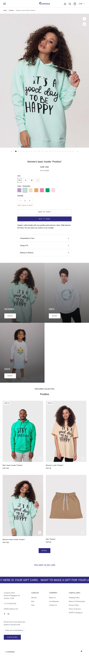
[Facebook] (4, 613)
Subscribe (12, 637)
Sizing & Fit (24, 245)
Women (11, 10)
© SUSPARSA (10, 652)
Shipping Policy (74, 597)
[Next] (77, 151)
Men (32, 601)
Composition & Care (27, 238)
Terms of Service (75, 609)
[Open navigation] (4, 4)
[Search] (70, 4)
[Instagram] (8, 613)
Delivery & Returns (26, 253)
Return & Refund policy (77, 601)
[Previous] (11, 151)
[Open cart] (75, 4)
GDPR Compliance (75, 613)
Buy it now (44, 219)
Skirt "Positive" (51, 539)
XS (19, 180)
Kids (32, 605)
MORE (44, 550)
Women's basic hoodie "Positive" (14, 539)
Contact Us (53, 605)
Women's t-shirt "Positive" (54, 465)
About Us (52, 597)
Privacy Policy (74, 605)
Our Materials (54, 601)
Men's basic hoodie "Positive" (13, 465)
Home (5, 10)
